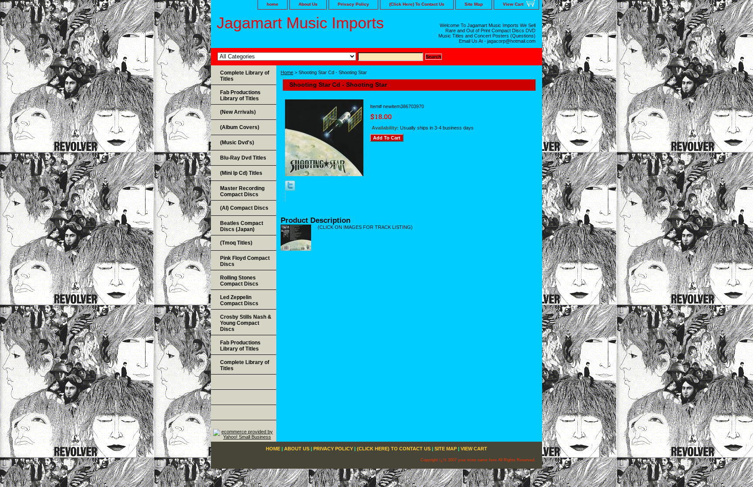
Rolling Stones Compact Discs (239, 281)
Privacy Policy (353, 4)
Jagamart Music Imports (300, 23)
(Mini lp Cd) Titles (241, 173)
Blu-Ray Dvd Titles (243, 158)
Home (287, 72)
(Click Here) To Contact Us (416, 4)
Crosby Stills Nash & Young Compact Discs (245, 323)
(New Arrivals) (238, 112)
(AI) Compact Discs (244, 208)
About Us (308, 4)
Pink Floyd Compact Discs (245, 261)
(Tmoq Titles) (236, 243)
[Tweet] (290, 188)
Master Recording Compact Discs (242, 191)
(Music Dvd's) (237, 143)
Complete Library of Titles (244, 76)
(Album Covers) (239, 127)
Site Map (474, 4)
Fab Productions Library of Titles (240, 95)
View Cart (513, 4)
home (272, 4)
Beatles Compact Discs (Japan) (241, 226)
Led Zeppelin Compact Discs (239, 300)
